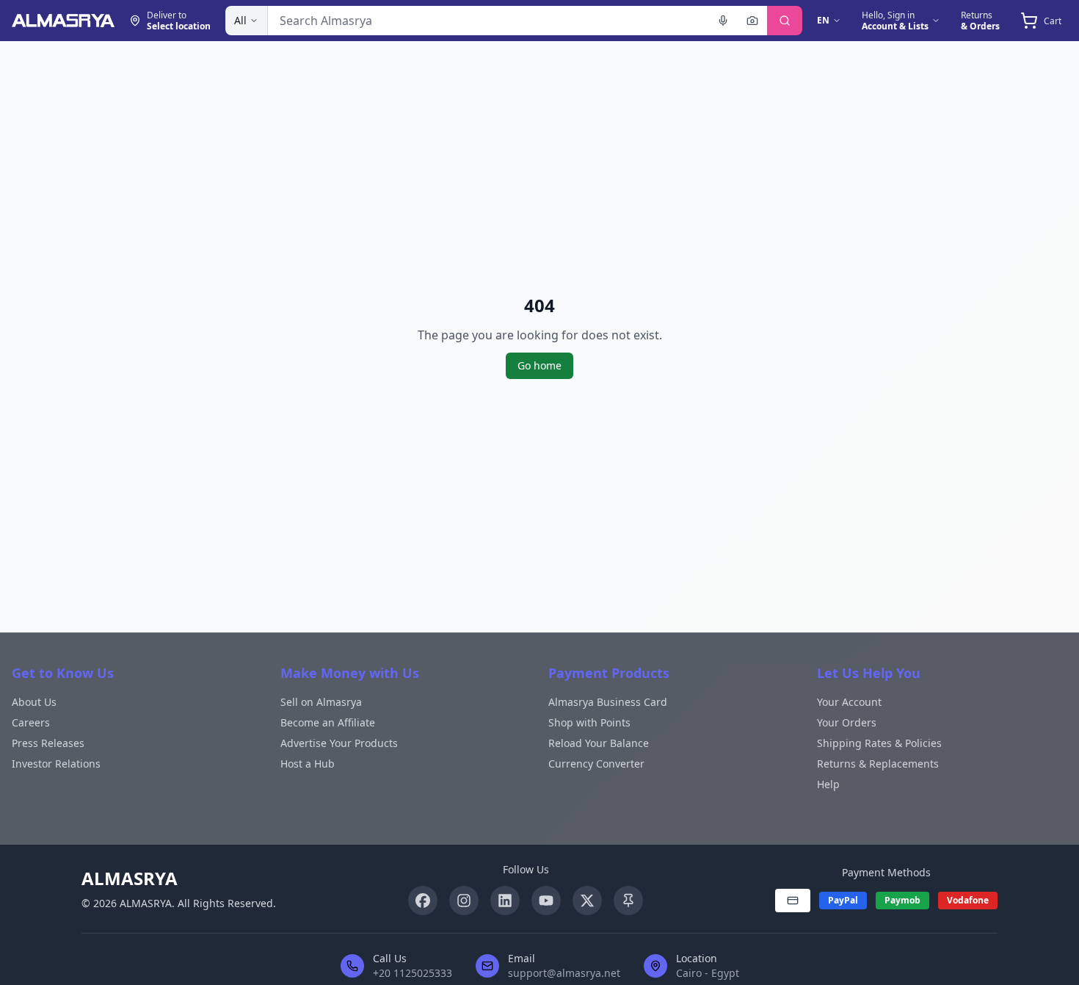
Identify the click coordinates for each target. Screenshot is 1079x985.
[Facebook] (422, 900)
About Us (34, 702)
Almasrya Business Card (607, 702)
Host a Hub (307, 764)
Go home (539, 365)
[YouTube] (546, 900)
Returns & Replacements (878, 764)
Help (828, 784)
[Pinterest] (628, 900)
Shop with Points (589, 722)
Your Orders (846, 722)
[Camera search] (752, 20)
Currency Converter (596, 764)
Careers (31, 722)
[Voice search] (723, 20)
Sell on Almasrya (321, 702)
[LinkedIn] (505, 900)
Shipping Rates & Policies (879, 743)
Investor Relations (56, 764)
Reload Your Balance (598, 743)
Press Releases (48, 743)
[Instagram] (464, 900)
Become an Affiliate (327, 722)
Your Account (849, 702)
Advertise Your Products (339, 743)
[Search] (784, 20)
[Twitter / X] (587, 900)
